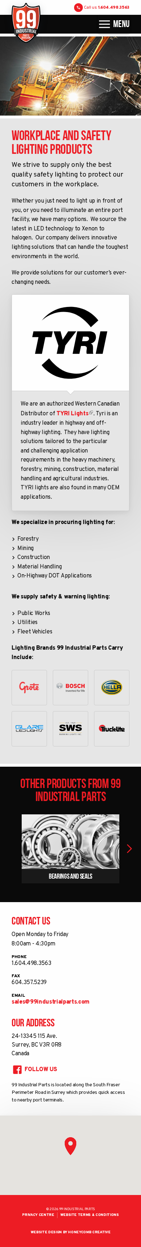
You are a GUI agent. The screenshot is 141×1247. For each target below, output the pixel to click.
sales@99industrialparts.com (51, 1002)
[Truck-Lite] (111, 728)
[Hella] (111, 687)
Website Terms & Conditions (89, 1215)
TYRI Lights (72, 413)
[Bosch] (70, 687)
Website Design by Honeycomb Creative (71, 1232)
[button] (129, 848)
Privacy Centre (38, 1215)
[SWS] (70, 728)
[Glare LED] (29, 728)
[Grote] (29, 687)
